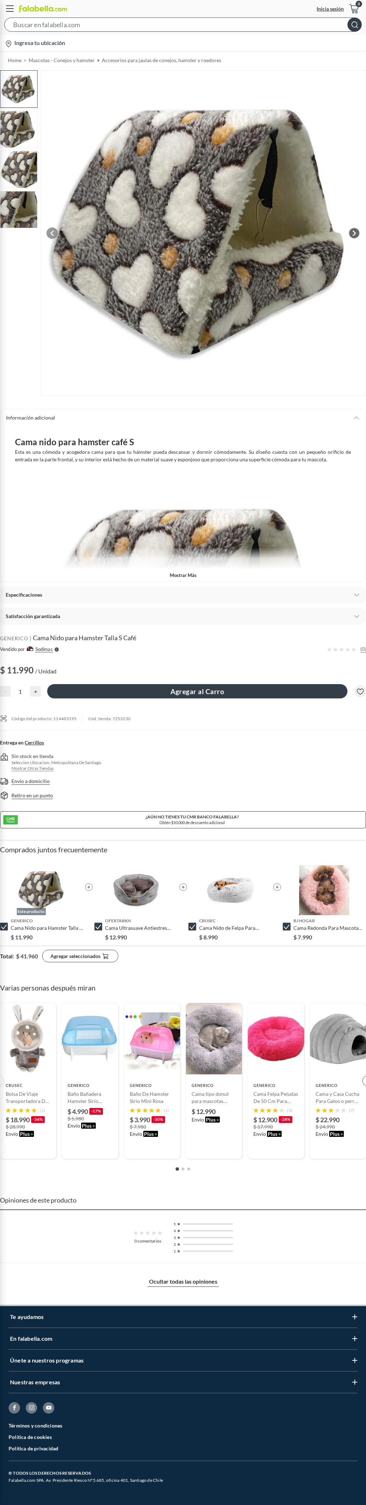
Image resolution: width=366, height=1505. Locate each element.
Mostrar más (183, 575)
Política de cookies (30, 1437)
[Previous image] (52, 233)
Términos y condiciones (35, 1426)
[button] (183, 26)
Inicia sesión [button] (330, 9)
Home (14, 60)
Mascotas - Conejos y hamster (62, 60)
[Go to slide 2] (183, 1169)
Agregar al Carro (197, 691)
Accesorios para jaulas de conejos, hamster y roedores (161, 60)
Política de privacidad (33, 1448)
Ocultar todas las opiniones (183, 1281)
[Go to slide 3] (188, 1169)
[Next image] (354, 233)
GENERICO (14, 638)
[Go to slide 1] (177, 1169)
